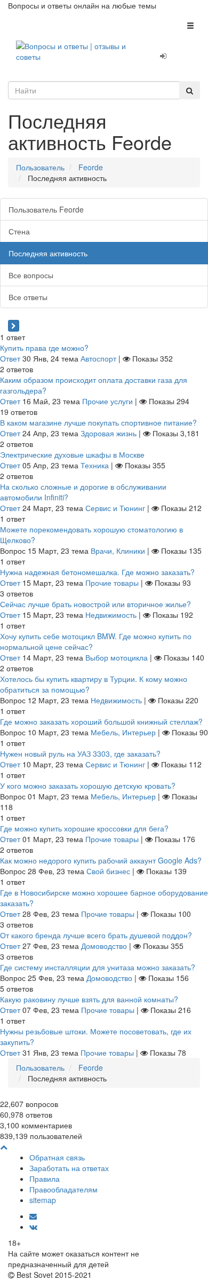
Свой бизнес (108, 871)
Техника (95, 465)
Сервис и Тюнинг (115, 507)
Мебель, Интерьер (123, 732)
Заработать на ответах (69, 1168)
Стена (19, 231)
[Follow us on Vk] (33, 1226)
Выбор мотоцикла (116, 657)
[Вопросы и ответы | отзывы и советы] (72, 50)
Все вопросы (31, 275)
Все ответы (28, 297)
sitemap (42, 1200)
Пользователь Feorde (46, 209)
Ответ (10, 358)
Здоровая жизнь (109, 433)
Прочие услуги (107, 401)
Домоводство (104, 945)
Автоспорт (98, 358)
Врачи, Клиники (118, 550)
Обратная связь (57, 1157)
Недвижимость (111, 614)
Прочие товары (112, 582)
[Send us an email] (33, 1216)
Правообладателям (63, 1189)
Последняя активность (48, 253)
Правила (44, 1178)
